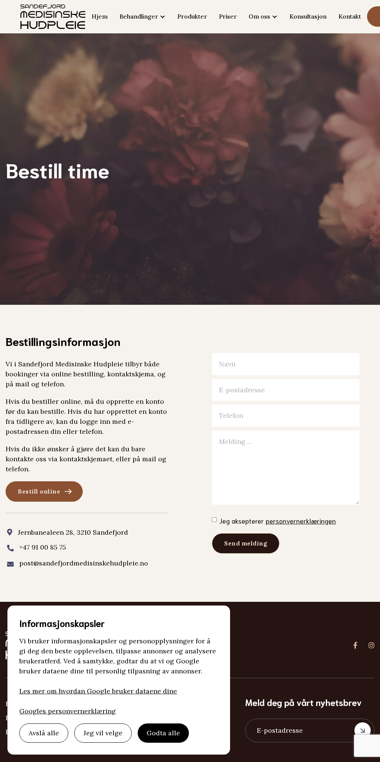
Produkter (192, 16)
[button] (142, 16)
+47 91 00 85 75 (42, 547)
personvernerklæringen (301, 520)
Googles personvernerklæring (67, 711)
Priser (228, 16)
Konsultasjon (308, 16)
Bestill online (39, 491)
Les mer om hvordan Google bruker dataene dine (98, 691)
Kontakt (349, 16)
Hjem (100, 16)
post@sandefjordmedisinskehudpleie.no (83, 563)
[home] (52, 16)
